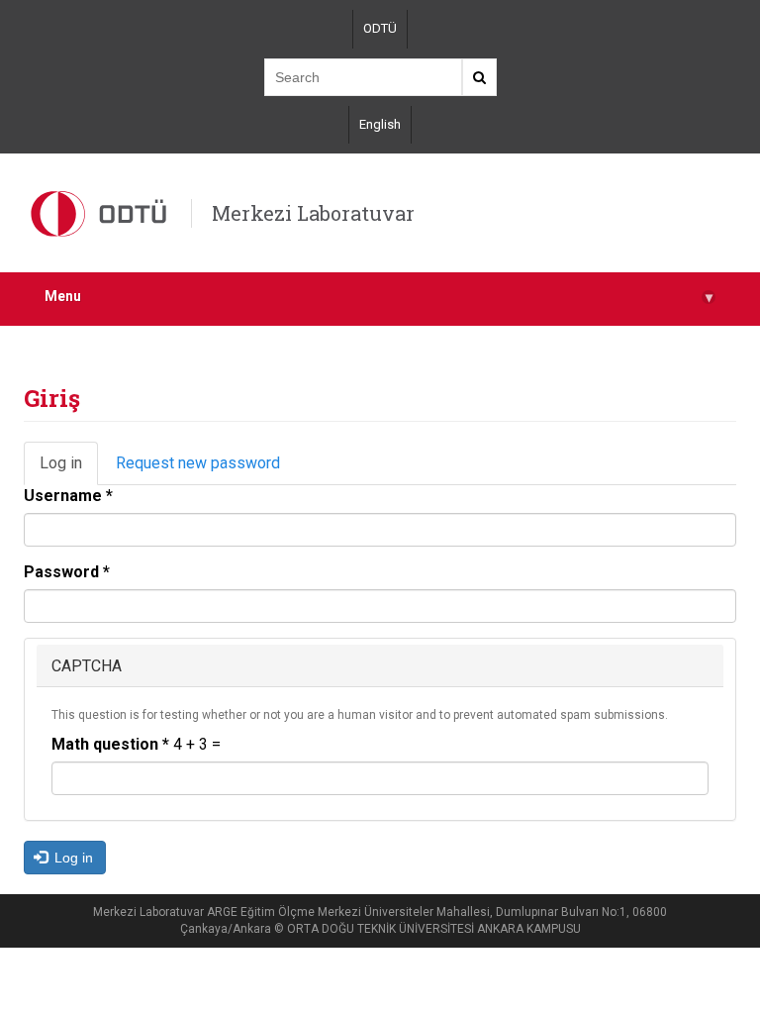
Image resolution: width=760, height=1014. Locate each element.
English (380, 124)
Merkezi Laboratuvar (313, 213)
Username (68, 495)
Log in (69, 470)
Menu (378, 296)
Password (67, 571)
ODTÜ (380, 28)
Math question (110, 744)
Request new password (198, 463)
